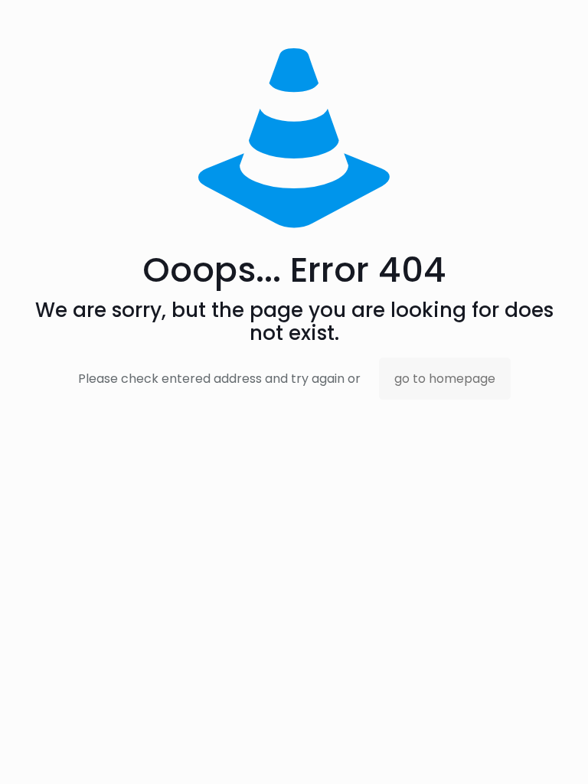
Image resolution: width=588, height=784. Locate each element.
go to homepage (444, 378)
